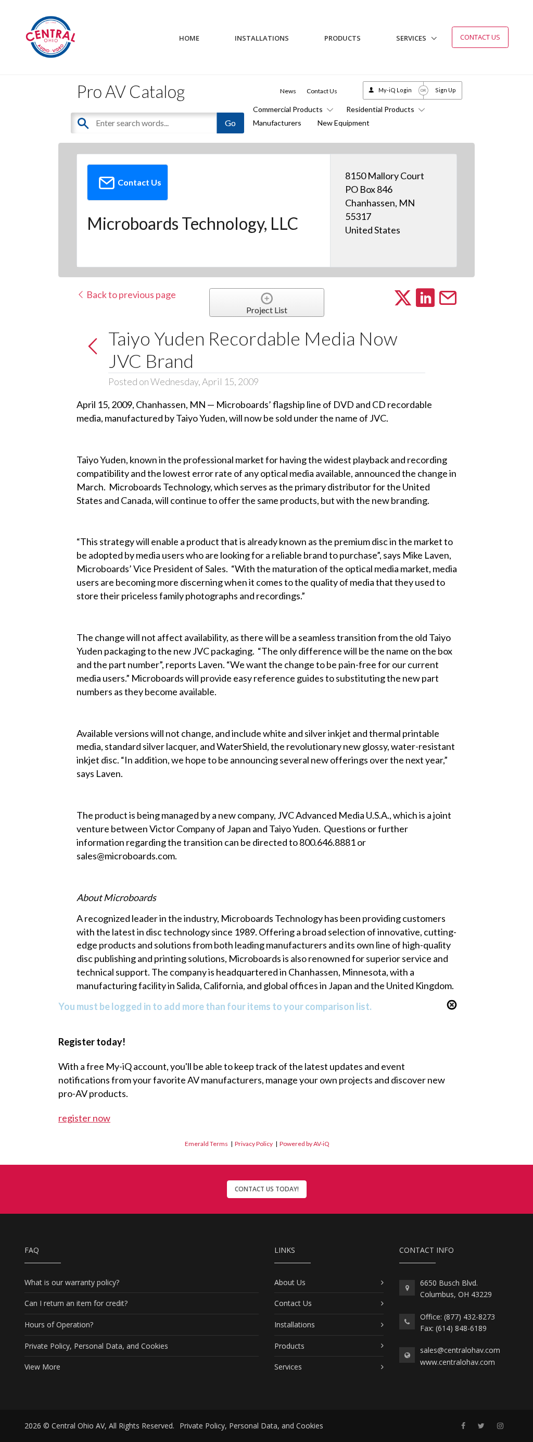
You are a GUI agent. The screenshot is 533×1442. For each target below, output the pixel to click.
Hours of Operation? (58, 1324)
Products (342, 38)
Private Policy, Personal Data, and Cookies (96, 1346)
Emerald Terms (206, 1144)
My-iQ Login (395, 90)
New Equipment (344, 122)
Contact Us (480, 37)
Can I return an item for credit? (76, 1303)
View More (42, 1367)
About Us (290, 1282)
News (288, 91)
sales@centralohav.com (460, 1350)
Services (411, 38)
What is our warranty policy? (71, 1282)
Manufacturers (277, 122)
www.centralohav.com (457, 1362)
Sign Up (445, 90)
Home (189, 38)
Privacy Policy (254, 1144)
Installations (262, 38)
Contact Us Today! (267, 1189)
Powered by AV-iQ (304, 1144)
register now (84, 1118)
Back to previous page (130, 294)
